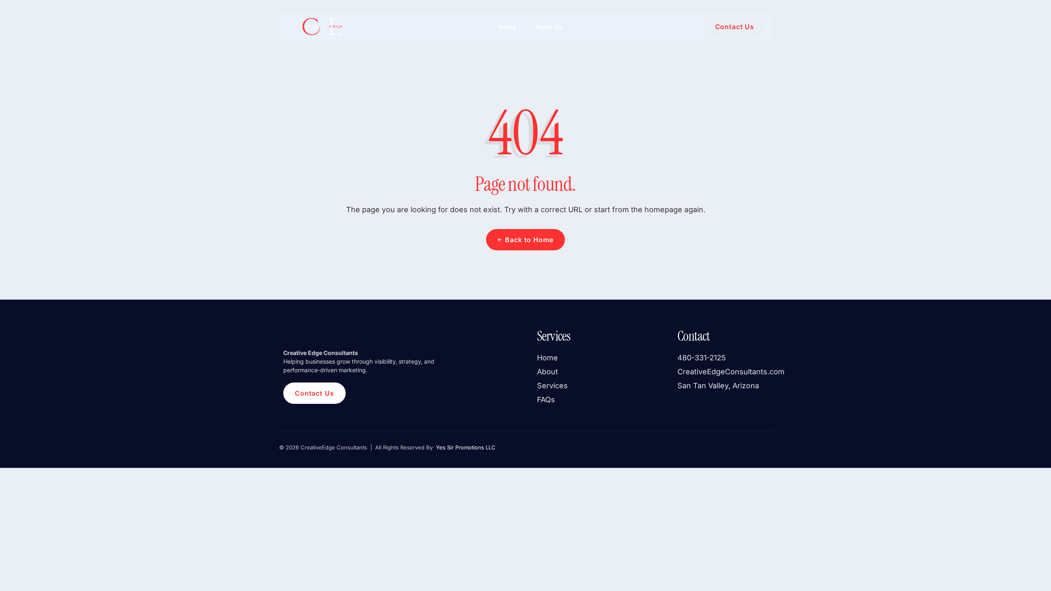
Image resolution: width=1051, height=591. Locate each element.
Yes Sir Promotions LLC (465, 447)
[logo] (321, 26)
